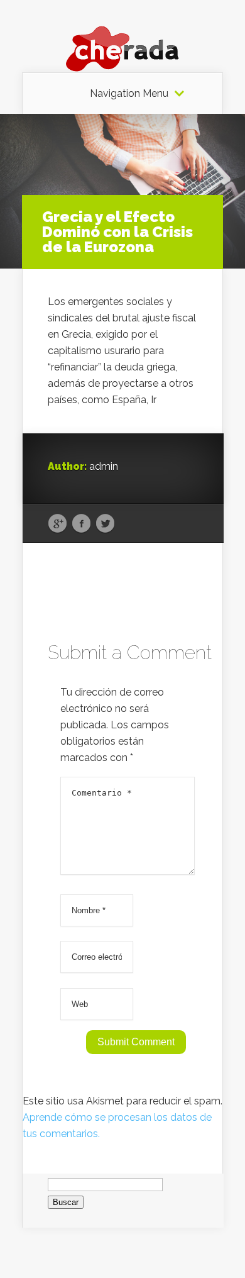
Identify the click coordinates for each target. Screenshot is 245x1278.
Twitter (105, 524)
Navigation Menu (129, 94)
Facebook (81, 524)
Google (57, 524)
